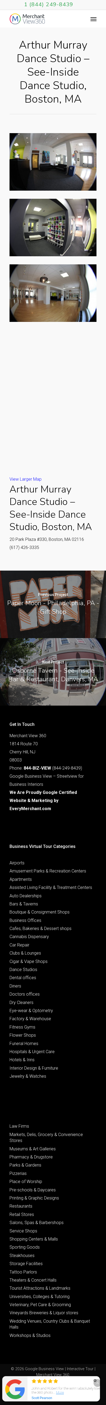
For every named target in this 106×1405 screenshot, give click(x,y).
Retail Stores (22, 1214)
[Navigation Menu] (93, 19)
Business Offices (25, 920)
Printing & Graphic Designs (34, 1198)
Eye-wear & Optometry (31, 1010)
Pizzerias (18, 1173)
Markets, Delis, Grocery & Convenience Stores (46, 1137)
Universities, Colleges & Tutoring (40, 1296)
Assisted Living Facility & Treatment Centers (51, 887)
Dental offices (23, 977)
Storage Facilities (26, 1263)
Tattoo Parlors (23, 1272)
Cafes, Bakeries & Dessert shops (40, 928)
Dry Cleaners (21, 1002)
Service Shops (23, 1231)
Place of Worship (26, 1181)
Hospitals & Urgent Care (32, 1051)
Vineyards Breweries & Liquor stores (44, 1312)
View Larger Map (26, 479)
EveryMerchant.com (30, 808)
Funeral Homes (24, 1043)
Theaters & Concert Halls (33, 1280)
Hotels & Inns (22, 1059)
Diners (15, 986)
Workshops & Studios (30, 1335)
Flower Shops (23, 1035)
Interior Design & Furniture (34, 1068)
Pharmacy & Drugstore (31, 1157)
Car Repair (19, 945)
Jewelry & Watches (28, 1076)
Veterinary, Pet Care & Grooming (40, 1304)
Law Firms (19, 1126)
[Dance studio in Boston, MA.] (53, 162)
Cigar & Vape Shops (29, 961)
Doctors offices (25, 994)
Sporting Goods (25, 1247)
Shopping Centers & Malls (34, 1239)
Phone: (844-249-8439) (46, 768)
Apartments (21, 879)
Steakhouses (22, 1255)
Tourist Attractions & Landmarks (40, 1288)
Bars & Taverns (24, 904)
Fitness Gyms (22, 1027)
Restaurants (21, 1206)
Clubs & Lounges (25, 953)
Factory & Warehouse (30, 1018)
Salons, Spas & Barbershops (37, 1222)
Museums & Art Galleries (33, 1148)
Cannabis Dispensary (29, 936)
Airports (17, 862)
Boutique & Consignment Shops (40, 912)
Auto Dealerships (26, 895)
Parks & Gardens (25, 1165)
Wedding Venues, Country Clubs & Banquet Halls (50, 1324)
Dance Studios (23, 969)
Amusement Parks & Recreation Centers (48, 871)
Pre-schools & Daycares (33, 1189)
